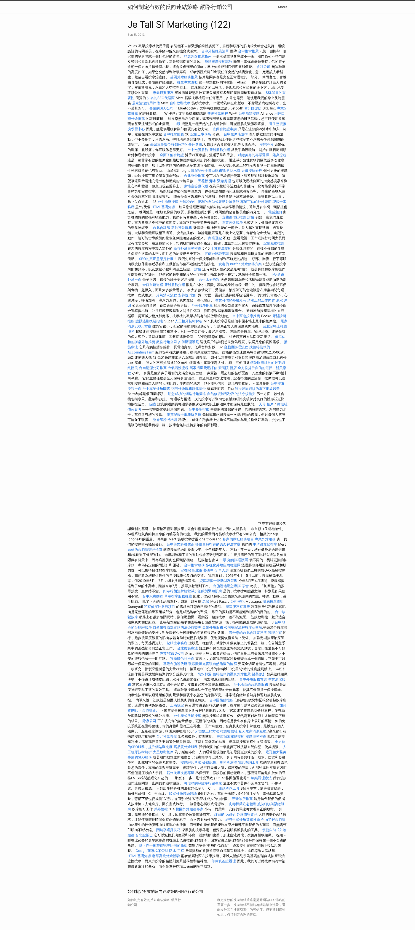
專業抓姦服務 (163, 92)
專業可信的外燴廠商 (255, 201)
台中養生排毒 (199, 409)
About (282, 7)
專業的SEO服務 (140, 757)
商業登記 (215, 238)
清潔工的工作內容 (261, 300)
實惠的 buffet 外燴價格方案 (240, 264)
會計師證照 (253, 108)
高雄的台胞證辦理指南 (145, 549)
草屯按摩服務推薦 (178, 596)
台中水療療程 (210, 279)
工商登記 (177, 705)
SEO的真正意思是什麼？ (158, 259)
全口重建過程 (152, 285)
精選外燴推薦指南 (198, 56)
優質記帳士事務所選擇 (184, 414)
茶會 (245, 586)
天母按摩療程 (251, 170)
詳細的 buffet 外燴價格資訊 (235, 814)
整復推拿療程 (217, 113)
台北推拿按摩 (166, 736)
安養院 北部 (187, 295)
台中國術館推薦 (221, 700)
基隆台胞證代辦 (175, 664)
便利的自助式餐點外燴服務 (218, 201)
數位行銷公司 (166, 342)
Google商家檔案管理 (152, 850)
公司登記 (237, 601)
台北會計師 (161, 227)
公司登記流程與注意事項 (243, 627)
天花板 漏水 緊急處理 (214, 181)
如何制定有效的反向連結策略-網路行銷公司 (180, 6)
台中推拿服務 (174, 134)
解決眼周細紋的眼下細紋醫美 (257, 388)
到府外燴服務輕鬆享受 (188, 388)
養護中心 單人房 (216, 570)
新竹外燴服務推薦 (188, 248)
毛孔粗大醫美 (276, 752)
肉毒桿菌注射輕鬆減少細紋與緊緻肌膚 (192, 591)
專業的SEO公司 (161, 108)
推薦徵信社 (229, 731)
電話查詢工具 (248, 762)
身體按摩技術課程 (219, 61)
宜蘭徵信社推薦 (234, 217)
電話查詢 (275, 212)
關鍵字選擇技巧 (168, 830)
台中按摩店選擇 (236, 134)
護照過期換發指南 (149, 321)
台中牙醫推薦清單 (215, 51)
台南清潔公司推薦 (153, 368)
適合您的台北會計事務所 (248, 632)
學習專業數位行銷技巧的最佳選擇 (176, 144)
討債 (250, 217)
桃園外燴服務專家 (189, 809)
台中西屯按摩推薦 (246, 316)
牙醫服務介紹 (219, 150)
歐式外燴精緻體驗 (183, 793)
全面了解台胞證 (172, 155)
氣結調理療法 (261, 778)
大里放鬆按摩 (164, 752)
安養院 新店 (227, 368)
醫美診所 (259, 674)
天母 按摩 (266, 404)
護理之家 (275, 632)
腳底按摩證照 (273, 601)
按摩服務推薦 (256, 736)
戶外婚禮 (161, 809)
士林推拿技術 (221, 248)
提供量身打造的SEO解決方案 (217, 544)
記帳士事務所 (200, 134)
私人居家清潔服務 (252, 731)
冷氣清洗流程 (166, 295)
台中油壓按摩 (168, 201)
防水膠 (235, 170)
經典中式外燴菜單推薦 (242, 819)
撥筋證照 (266, 144)
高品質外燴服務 (186, 747)
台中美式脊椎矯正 (181, 544)
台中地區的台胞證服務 (250, 684)
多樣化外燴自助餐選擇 (223, 565)
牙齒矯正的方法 (207, 731)
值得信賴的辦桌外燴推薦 (232, 674)
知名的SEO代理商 (161, 98)
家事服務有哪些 (238, 606)
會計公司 (263, 66)
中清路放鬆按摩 (265, 544)
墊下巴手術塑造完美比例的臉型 (163, 845)
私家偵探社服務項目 (238, 539)
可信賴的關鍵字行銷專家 (203, 783)
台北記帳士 (144, 835)
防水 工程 (176, 850)
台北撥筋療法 (187, 648)
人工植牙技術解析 (189, 321)
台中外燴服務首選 (253, 679)
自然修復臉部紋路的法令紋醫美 (231, 394)
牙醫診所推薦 (242, 799)
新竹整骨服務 (181, 227)
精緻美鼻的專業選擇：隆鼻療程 (262, 155)
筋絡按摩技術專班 (181, 773)
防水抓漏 (205, 674)
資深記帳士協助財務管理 (210, 170)
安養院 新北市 (191, 570)
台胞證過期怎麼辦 (227, 586)
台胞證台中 (188, 201)
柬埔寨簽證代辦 (196, 186)
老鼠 (205, 601)
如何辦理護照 (188, 342)
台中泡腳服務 (198, 150)
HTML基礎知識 (163, 207)
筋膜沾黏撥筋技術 (230, 736)
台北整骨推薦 (194, 175)
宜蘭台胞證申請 (225, 129)
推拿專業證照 (188, 82)
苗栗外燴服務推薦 (184, 77)
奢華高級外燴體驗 (166, 856)
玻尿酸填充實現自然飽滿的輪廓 (212, 664)
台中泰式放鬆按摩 (188, 715)
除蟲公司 (149, 721)
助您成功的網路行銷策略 (187, 394)
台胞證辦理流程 (236, 347)
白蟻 (177, 124)
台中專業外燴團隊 (156, 388)
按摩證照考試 (190, 762)
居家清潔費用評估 (146, 103)
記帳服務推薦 (273, 243)
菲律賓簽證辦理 (224, 861)
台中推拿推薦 (249, 51)
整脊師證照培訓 (165, 420)
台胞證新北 (150, 710)
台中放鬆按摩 (181, 103)
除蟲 (152, 404)
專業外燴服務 (232, 222)
